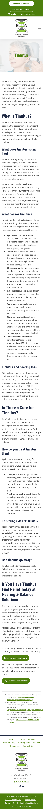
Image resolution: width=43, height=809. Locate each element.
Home (10, 739)
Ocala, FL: (15, 14)
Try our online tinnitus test (15, 681)
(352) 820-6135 (29, 14)
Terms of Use (10, 803)
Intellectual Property (22, 806)
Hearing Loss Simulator (29, 803)
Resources (15, 746)
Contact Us (28, 746)
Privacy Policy (30, 800)
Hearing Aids (24, 742)
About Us (20, 739)
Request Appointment (21, 9)
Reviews (36, 742)
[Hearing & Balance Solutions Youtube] (23, 786)
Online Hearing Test (13, 800)
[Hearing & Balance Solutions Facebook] (20, 786)
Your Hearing (9, 742)
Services (31, 739)
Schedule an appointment (15, 658)
